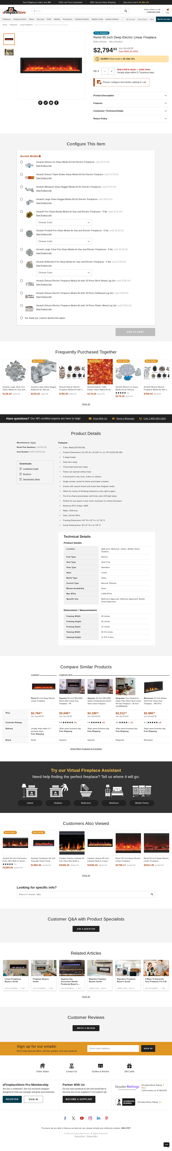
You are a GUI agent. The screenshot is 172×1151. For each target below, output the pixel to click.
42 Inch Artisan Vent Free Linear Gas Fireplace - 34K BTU (155, 701)
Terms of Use (80, 1136)
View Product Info (44, 166)
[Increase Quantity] (111, 71)
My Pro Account (164, 19)
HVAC (49, 19)
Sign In (33, 1099)
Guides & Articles (112, 19)
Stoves (31, 19)
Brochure (27, 474)
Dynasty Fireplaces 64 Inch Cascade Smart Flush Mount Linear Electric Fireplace (43, 859)
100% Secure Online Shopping (103, 2)
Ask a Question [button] (116, 41)
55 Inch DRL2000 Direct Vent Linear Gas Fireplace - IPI (71, 701)
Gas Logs (40, 19)
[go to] (15, 371)
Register (12, 1099)
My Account (130, 19)
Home (5, 25)
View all (86, 404)
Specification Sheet (31, 479)
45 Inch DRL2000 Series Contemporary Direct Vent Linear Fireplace (99, 701)
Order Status (142, 19)
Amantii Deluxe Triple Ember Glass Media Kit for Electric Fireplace (99, 388)
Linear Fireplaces (26, 25)
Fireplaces (7, 19)
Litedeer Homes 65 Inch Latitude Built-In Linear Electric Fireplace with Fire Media (99, 859)
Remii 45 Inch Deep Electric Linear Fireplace (128, 859)
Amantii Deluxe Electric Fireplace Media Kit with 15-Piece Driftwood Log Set (71, 388)
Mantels (57, 19)
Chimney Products (82, 19)
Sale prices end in (136, 2)
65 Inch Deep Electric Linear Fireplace (43, 699)
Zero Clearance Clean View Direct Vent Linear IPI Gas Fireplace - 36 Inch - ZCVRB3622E (128, 702)
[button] (123, 418)
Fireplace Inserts (19, 19)
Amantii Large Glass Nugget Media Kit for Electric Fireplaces (43, 388)
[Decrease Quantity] (104, 71)
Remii (33, 443)
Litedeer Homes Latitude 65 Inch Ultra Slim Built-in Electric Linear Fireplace (71, 859)
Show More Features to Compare (86, 749)
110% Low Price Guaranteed (70, 2)
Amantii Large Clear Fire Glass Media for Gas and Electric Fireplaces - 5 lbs (14, 388)
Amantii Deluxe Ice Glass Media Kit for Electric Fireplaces (127, 388)
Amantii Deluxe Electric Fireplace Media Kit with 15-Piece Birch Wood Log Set (156, 388)
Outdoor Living (97, 19)
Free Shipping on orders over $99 (37, 2)
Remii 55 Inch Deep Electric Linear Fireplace (156, 859)
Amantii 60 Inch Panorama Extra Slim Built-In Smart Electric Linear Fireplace (14, 859)
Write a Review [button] (100, 41)
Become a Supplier (79, 1099)
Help (152, 19)
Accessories (67, 19)
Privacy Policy (92, 1136)
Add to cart (135, 332)
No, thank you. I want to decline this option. (45, 318)
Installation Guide (31, 469)
